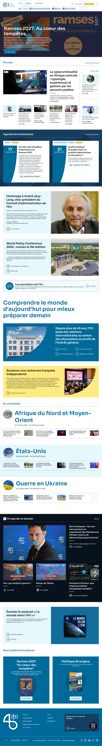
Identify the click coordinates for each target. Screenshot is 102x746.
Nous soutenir (89, 4)
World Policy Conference (55, 740)
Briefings (22, 106)
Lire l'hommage (14, 229)
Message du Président (87, 354)
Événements (39, 3)
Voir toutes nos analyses (92, 62)
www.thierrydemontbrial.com (40, 740)
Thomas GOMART (86, 121)
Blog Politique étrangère (69, 740)
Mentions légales (16, 740)
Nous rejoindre (27, 718)
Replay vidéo (14, 271)
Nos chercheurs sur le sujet (36, 425)
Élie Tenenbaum (84, 543)
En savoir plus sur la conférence (19, 266)
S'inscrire (93, 286)
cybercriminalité (63, 97)
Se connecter (78, 4)
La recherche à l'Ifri (86, 349)
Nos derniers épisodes (16, 634)
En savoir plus (10, 52)
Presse (25, 714)
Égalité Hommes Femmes (31, 724)
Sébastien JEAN (38, 120)
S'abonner (13, 639)
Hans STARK (85, 93)
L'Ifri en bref (63, 349)
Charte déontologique (66, 354)
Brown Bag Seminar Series (60, 142)
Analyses (28, 3)
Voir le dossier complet (21, 425)
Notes (6, 72)
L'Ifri (20, 3)
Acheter (72, 728)
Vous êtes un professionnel (18, 393)
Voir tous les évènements (92, 134)
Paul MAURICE (68, 124)
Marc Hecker (17, 619)
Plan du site (25, 740)
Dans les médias (95, 71)
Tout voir (96, 518)
